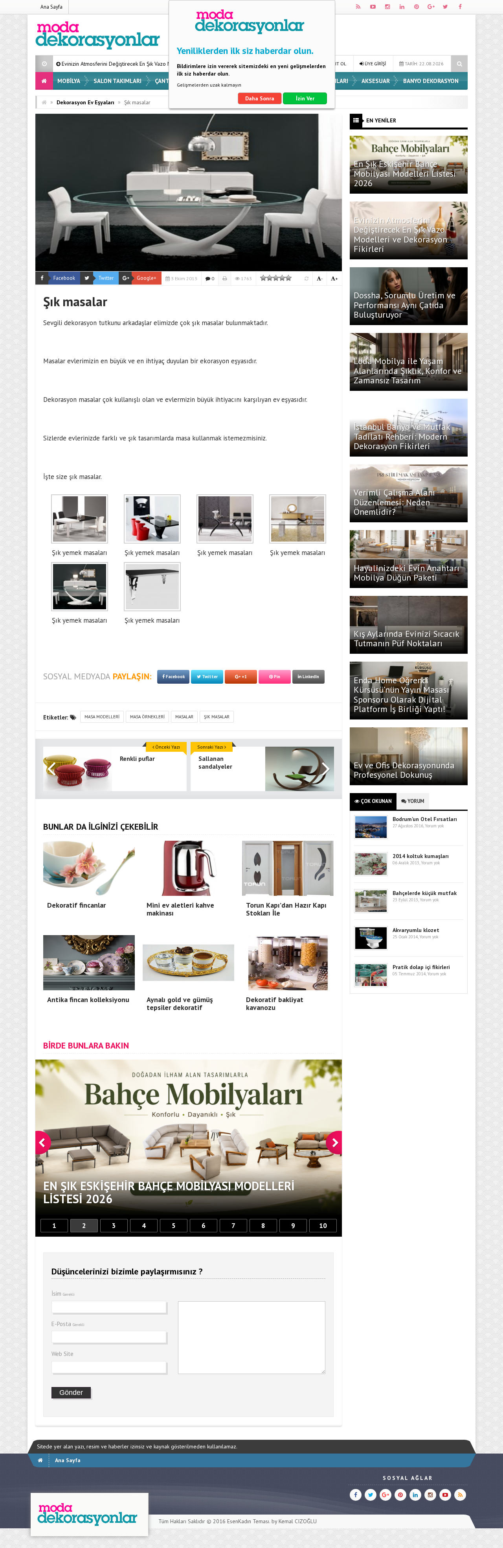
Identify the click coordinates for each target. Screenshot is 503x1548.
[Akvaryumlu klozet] (371, 948)
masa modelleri (101, 716)
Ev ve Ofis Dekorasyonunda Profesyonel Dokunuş (404, 770)
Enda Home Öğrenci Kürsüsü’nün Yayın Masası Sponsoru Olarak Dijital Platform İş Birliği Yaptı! (401, 694)
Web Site (62, 1354)
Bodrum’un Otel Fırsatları (425, 819)
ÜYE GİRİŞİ (374, 64)
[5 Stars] (288, 278)
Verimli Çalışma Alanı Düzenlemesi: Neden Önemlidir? (394, 502)
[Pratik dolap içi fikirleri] (371, 985)
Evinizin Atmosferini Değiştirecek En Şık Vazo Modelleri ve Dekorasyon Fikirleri (400, 234)
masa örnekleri (147, 716)
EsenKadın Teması (248, 1521)
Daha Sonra (259, 98)
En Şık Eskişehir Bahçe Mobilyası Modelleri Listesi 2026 (405, 173)
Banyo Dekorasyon (431, 81)
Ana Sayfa (51, 7)
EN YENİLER (381, 120)
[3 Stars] (276, 278)
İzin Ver (305, 98)
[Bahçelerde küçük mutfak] (371, 911)
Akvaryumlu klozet (416, 930)
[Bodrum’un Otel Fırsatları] (371, 837)
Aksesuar (376, 81)
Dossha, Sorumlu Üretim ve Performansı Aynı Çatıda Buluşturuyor (404, 305)
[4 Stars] (282, 278)
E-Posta (67, 1324)
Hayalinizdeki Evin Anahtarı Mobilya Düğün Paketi (406, 572)
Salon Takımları (117, 81)
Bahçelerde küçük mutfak (425, 893)
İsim (63, 1293)
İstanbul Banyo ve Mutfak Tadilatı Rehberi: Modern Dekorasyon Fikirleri (402, 436)
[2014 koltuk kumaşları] (371, 874)
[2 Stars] (269, 278)
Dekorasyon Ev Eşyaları (85, 102)
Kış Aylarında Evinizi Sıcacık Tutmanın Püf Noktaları (406, 638)
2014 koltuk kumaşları (421, 856)
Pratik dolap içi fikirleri (421, 967)
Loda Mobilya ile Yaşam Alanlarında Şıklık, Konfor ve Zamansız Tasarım (408, 370)
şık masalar (216, 716)
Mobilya (68, 81)
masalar (184, 716)
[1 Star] (263, 278)
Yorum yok (434, 826)
